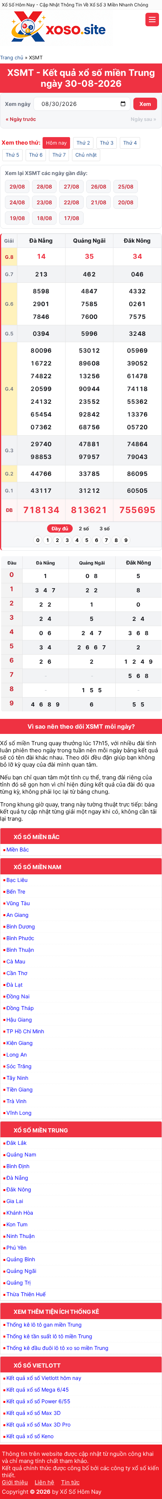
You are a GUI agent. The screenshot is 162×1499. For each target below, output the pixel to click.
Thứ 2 (83, 143)
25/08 (125, 186)
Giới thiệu (15, 1482)
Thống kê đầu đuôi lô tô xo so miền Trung (57, 1348)
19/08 (17, 218)
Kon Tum (17, 1224)
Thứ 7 (59, 155)
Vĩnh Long (19, 1113)
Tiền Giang (19, 1089)
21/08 (98, 202)
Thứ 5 (12, 155)
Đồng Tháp (20, 1008)
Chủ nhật (86, 155)
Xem (145, 104)
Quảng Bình (20, 1259)
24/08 (17, 202)
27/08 (71, 186)
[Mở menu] (152, 19)
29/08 (17, 186)
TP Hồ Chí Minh (25, 1031)
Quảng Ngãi (21, 1271)
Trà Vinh (16, 1101)
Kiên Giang (19, 1043)
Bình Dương (20, 926)
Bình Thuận (20, 949)
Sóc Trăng (19, 1066)
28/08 (44, 186)
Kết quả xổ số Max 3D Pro (38, 1424)
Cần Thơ (16, 973)
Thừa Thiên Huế (26, 1294)
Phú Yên (16, 1247)
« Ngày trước (21, 119)
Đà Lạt (14, 984)
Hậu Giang (19, 1019)
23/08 (44, 202)
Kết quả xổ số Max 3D (33, 1413)
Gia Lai (14, 1201)
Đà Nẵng (17, 1177)
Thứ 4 (130, 143)
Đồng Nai (17, 996)
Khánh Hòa (19, 1212)
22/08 (71, 202)
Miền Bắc (17, 849)
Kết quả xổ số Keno (29, 1436)
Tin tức (70, 1482)
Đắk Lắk (16, 1143)
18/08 (44, 218)
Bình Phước (20, 938)
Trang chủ (11, 57)
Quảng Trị (18, 1282)
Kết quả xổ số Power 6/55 (38, 1401)
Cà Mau (15, 961)
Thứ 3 (106, 143)
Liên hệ (44, 1482)
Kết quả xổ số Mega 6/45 (37, 1389)
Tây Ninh (17, 1078)
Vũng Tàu (18, 903)
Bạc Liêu (17, 880)
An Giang (17, 915)
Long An (16, 1054)
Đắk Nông (18, 1189)
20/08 (125, 202)
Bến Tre (15, 891)
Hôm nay (56, 143)
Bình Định (17, 1166)
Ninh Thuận (20, 1236)
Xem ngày (18, 104)
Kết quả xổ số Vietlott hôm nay (43, 1378)
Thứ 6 (36, 155)
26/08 (98, 186)
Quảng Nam (21, 1154)
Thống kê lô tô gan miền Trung (44, 1324)
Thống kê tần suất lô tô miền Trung (49, 1336)
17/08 (71, 218)
